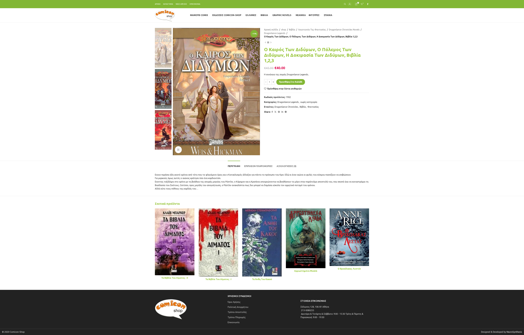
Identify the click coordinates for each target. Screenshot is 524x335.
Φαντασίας (313, 107)
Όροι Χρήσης (234, 302)
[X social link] (275, 112)
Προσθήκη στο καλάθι (290, 82)
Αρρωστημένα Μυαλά (305, 271)
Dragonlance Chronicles (286, 107)
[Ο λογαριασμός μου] (349, 4)
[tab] (234, 165)
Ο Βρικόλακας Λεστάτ (349, 268)
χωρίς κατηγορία (308, 102)
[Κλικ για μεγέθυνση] (178, 149)
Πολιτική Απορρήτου (238, 307)
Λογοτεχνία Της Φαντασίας (312, 29)
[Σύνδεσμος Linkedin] (282, 112)
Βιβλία (292, 29)
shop (283, 29)
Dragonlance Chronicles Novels (344, 29)
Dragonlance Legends (274, 33)
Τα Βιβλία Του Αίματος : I (218, 279)
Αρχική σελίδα (271, 29)
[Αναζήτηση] (344, 4)
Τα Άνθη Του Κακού (262, 279)
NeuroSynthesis (514, 332)
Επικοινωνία (233, 322)
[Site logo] (165, 15)
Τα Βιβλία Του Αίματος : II (174, 278)
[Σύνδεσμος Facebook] (367, 4)
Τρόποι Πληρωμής (237, 317)
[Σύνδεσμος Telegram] (286, 112)
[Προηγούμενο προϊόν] (265, 42)
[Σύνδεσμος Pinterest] (279, 112)
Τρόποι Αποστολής (237, 312)
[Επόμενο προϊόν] (271, 42)
